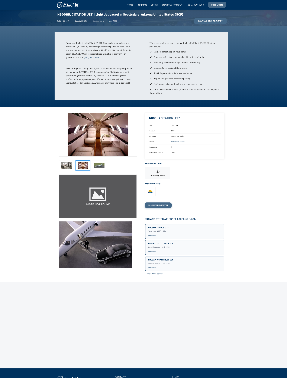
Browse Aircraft (170, 4)
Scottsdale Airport (178, 142)
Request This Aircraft (210, 21)
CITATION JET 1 (170, 118)
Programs (142, 4)
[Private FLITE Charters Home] (68, 5)
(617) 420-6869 (195, 4)
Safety (154, 4)
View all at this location (154, 274)
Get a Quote (217, 4)
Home (130, 4)
